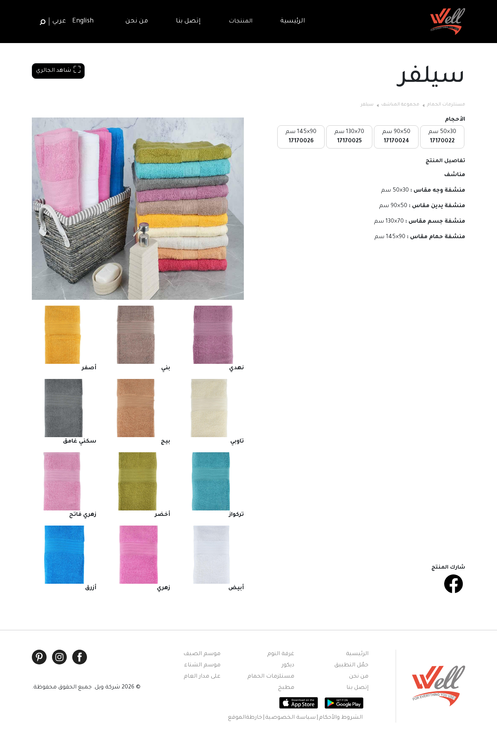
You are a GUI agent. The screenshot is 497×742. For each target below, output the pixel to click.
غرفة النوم (280, 654)
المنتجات (240, 22)
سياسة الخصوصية (290, 718)
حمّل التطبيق (351, 665)
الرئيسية (357, 654)
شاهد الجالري (53, 71)
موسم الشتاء (202, 665)
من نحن (358, 677)
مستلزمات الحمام (446, 104)
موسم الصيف (202, 654)
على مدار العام (202, 677)
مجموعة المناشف (400, 104)
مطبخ (286, 688)
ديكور (288, 665)
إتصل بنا (357, 688)
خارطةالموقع (245, 718)
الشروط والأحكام (341, 718)
